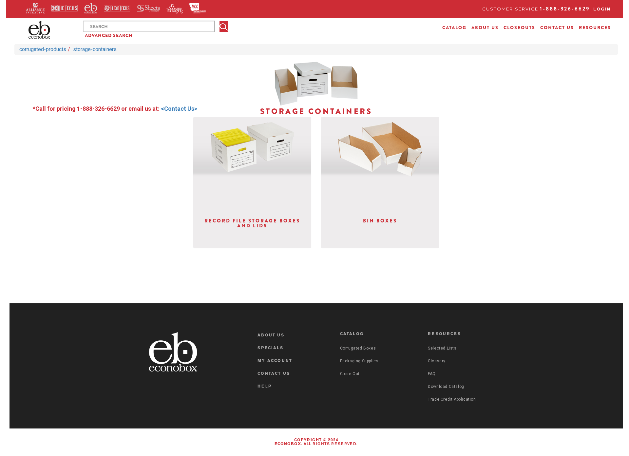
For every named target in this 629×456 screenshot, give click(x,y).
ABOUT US (485, 27)
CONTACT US (557, 27)
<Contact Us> (179, 108)
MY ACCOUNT (274, 361)
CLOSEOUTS (519, 27)
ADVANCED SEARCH (109, 35)
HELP (264, 386)
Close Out (350, 374)
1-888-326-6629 (565, 8)
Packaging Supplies (359, 361)
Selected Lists (442, 348)
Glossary (437, 361)
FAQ (432, 374)
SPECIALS (270, 348)
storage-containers (95, 49)
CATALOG (454, 27)
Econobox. (288, 444)
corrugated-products (42, 49)
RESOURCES (595, 27)
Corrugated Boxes (358, 348)
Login (602, 8)
